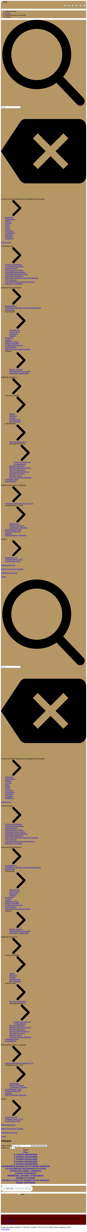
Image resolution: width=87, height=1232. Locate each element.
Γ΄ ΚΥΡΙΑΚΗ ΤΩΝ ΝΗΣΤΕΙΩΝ (25, 1159)
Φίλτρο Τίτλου (6, 1146)
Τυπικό (3, 577)
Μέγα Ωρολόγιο (15, 422)
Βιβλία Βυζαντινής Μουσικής (15, 535)
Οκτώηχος (13, 416)
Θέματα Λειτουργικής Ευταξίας (12, 569)
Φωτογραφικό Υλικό (12, 561)
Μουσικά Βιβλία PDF (13, 531)
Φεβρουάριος (10, 219)
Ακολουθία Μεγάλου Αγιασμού (16, 274)
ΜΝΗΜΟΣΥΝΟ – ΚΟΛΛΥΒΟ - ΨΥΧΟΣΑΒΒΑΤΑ (26, 1176)
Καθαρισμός (42, 1146)
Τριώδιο (8, 340)
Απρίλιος (8, 223)
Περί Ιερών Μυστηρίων (18, 442)
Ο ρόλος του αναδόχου (22, 462)
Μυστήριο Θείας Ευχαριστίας (20, 468)
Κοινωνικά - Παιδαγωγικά (18, 373)
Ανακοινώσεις (6, 242)
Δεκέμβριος (9, 238)
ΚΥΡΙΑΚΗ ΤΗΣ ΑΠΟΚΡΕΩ (25, 1173)
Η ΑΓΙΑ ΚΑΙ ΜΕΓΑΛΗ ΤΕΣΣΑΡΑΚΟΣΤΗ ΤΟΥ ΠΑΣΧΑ (25, 1168)
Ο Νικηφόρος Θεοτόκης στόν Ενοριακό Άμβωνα (23, 308)
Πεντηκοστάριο (10, 347)
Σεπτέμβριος (10, 233)
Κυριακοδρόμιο (11, 306)
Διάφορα (12, 336)
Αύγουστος (9, 231)
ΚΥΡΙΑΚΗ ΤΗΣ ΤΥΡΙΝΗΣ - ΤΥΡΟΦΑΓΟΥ (25, 1171)
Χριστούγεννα (14, 330)
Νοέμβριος (9, 237)
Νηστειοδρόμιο (10, 481)
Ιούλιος (8, 229)
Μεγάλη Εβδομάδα (12, 343)
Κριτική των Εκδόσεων (13, 264)
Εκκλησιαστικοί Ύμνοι (13, 530)
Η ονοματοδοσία (20, 464)
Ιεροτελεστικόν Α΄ (11, 268)
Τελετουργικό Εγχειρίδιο (14, 270)
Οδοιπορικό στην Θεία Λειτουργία (17, 349)
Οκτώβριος (9, 235)
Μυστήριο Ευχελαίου (17, 474)
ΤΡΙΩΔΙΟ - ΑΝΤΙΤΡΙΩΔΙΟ (25, 1183)
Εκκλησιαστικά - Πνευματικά (19, 371)
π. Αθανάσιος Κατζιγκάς (18, 528)
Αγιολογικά (9, 338)
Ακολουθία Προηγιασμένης (15, 272)
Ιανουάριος (9, 217)
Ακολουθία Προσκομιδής (14, 266)
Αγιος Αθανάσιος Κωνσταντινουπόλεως (20, 282)
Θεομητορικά (10, 310)
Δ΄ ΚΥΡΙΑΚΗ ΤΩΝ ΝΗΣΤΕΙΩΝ (25, 1157)
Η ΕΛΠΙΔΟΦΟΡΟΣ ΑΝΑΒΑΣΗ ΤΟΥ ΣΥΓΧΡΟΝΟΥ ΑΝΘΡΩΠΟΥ (25, 1166)
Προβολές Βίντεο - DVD (14, 559)
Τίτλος (25, 1152)
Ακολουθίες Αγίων (12, 479)
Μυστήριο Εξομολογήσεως (19, 472)
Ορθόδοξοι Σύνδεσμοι (9, 573)
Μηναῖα (12, 414)
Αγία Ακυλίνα (14, 524)
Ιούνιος (8, 227)
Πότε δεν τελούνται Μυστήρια (20, 477)
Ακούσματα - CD (11, 557)
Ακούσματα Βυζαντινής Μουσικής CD (19, 503)
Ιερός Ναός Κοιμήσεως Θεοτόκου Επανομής (21, 278)
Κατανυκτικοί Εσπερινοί (14, 345)
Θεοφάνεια (13, 334)
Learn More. (5, 1229)
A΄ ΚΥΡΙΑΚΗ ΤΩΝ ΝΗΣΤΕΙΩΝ (25, 1164)
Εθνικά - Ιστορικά (15, 369)
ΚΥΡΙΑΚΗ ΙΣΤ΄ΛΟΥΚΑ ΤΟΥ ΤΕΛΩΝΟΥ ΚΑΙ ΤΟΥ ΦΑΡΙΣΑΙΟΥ (25, 1180)
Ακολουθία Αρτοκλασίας (14, 276)
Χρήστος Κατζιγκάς (16, 526)
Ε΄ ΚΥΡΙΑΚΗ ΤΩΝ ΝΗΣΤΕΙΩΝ (25, 1154)
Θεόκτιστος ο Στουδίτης (14, 284)
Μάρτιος (8, 221)
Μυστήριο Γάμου (15, 476)
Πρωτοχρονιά (14, 332)
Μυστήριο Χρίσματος (17, 466)
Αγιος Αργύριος (11, 280)
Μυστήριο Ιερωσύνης (17, 470)
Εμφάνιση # (5, 1148)
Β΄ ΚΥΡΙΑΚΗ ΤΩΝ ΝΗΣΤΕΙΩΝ (25, 1161)
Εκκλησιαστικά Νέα (8, 565)
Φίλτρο (35, 1146)
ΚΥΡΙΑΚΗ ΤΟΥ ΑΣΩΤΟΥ (25, 1178)
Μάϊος (7, 225)
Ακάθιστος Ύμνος (11, 342)
